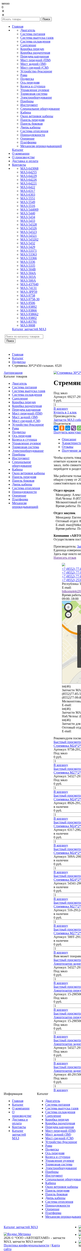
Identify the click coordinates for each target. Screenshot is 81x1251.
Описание (69, 439)
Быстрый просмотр (67, 742)
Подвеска (19, 362)
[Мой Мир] (67, 428)
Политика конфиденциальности (26, 1245)
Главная (17, 354)
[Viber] (73, 428)
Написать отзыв (65, 557)
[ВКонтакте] (56, 428)
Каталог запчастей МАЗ (21, 1227)
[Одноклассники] (61, 428)
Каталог (17, 358)
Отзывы (67, 447)
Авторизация (13, 372)
